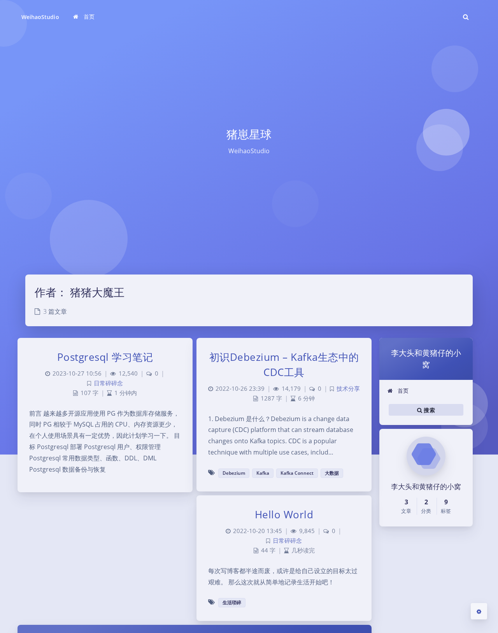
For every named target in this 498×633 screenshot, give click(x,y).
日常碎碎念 (108, 383)
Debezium (234, 473)
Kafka (262, 473)
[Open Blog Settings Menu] (479, 611)
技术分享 (348, 388)
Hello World (284, 514)
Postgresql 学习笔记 (105, 357)
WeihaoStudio (40, 17)
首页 (402, 390)
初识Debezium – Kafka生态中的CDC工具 (284, 364)
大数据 (332, 473)
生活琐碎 (232, 602)
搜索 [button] (428, 409)
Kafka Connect (297, 473)
